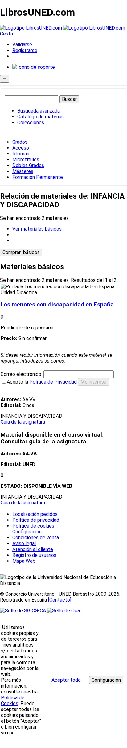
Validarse (22, 44)
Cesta (6, 34)
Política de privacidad (35, 520)
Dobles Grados (28, 165)
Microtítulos (25, 159)
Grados (19, 142)
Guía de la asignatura (23, 422)
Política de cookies (33, 526)
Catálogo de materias (40, 117)
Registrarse (24, 50)
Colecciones (30, 122)
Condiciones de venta (35, 537)
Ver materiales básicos (37, 229)
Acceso (20, 148)
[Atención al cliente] (33, 67)
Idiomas (20, 154)
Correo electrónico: (22, 374)
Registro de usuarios (34, 555)
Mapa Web (23, 561)
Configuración (26, 532)
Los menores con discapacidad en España (57, 304)
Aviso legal (24, 543)
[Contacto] (59, 600)
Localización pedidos (35, 514)
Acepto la (42, 382)
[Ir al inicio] (62, 28)
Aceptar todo (66, 680)
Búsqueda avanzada (38, 111)
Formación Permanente (37, 177)
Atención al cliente (32, 549)
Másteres (22, 171)
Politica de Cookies (12, 700)
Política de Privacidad (53, 382)
